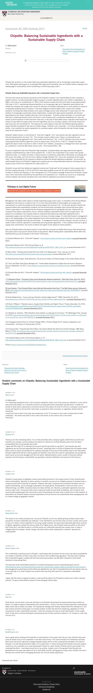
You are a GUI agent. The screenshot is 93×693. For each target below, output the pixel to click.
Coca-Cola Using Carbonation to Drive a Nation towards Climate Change (73, 51)
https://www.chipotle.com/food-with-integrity (56, 238)
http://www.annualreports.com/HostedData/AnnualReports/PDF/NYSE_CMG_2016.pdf (35, 247)
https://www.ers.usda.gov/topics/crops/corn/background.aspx (49, 266)
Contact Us (46, 689)
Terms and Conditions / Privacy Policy (46, 684)
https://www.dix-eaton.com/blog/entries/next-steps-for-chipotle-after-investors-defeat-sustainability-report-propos (45, 567)
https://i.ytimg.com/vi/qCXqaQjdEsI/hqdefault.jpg (28, 345)
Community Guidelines (47, 687)
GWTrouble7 (12, 45)
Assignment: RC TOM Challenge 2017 (25, 28)
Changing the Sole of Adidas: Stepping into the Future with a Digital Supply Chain (15, 370)
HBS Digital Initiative (32, 3)
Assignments (46, 18)
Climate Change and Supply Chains (75, 356)
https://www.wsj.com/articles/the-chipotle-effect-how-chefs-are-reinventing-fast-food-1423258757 (45, 290)
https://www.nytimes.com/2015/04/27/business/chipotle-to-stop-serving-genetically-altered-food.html (42, 281)
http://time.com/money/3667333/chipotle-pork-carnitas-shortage (28, 254)
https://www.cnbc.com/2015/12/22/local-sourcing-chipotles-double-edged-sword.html (35, 299)
